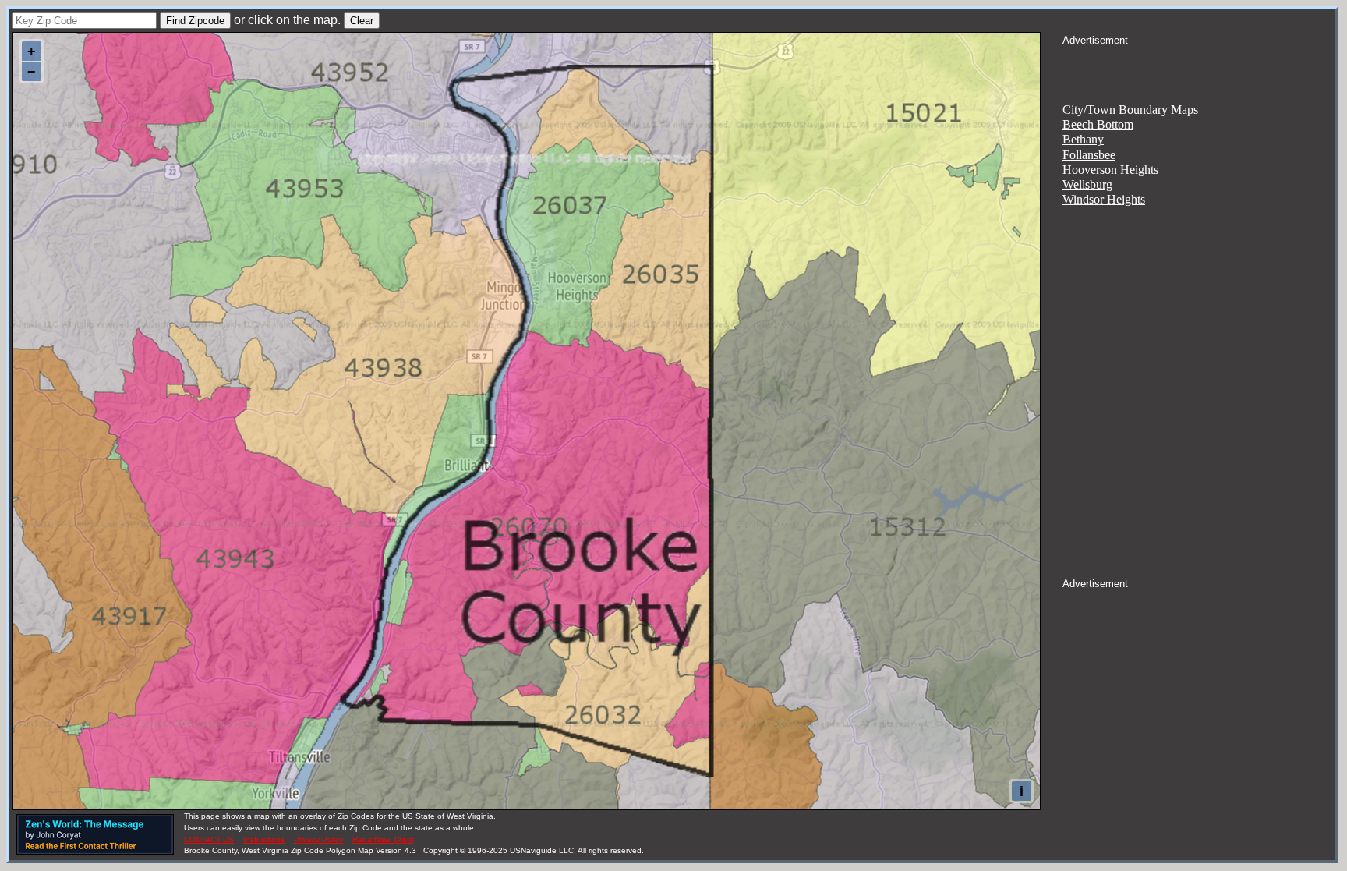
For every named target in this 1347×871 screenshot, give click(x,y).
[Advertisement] (1199, 67)
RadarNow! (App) (383, 839)
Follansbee (1088, 154)
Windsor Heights (1103, 199)
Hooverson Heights (1110, 169)
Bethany (1083, 139)
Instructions (264, 839)
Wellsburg (1087, 184)
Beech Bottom (1097, 124)
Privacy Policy (318, 839)
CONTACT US (209, 839)
